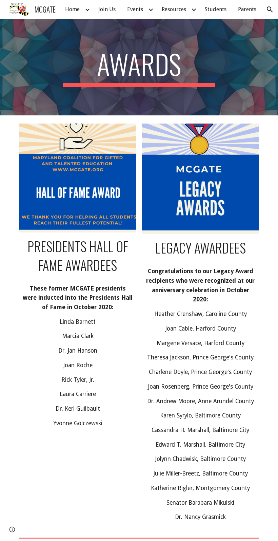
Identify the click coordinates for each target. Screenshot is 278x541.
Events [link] (135, 9)
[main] (139, 67)
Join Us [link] (107, 9)
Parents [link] (247, 9)
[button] (270, 9)
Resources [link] (174, 9)
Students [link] (215, 9)
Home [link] (72, 9)
